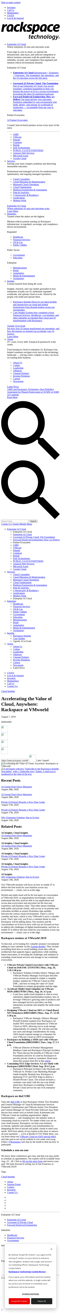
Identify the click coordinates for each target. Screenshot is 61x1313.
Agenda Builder (37, 946)
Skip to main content (10, 2)
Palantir (16, 139)
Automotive (18, 273)
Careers (16, 378)
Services (11, 161)
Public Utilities (20, 245)
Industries (11, 214)
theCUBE (15, 1102)
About (10, 339)
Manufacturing (20, 268)
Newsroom (18, 381)
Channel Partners (21, 373)
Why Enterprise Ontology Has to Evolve (20, 817)
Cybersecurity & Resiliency (26, 195)
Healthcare (18, 237)
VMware (17, 137)
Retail (16, 270)
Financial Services (21, 239)
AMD (16, 134)
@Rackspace (14, 1142)
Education (18, 257)
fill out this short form (32, 1161)
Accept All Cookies (19, 1301)
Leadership (18, 368)
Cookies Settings (30, 1294)
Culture (16, 365)
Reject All (42, 1301)
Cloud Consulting (21, 179)
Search (33, 521)
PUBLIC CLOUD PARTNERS (28, 150)
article (47, 1061)
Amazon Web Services (23, 153)
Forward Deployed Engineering (22, 1225)
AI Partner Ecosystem (17, 120)
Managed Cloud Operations (26, 184)
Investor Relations (21, 376)
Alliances (17, 370)
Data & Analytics (21, 192)
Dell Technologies (21, 147)
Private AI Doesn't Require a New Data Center (23, 802)
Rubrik (16, 145)
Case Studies (36, 316)
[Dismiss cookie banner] (51, 1249)
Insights (10, 281)
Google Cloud (19, 158)
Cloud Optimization (22, 187)
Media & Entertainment (24, 276)
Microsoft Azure (20, 155)
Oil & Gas (18, 242)
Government (19, 255)
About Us (17, 362)
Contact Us (6, 524)
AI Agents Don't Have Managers (16, 786)
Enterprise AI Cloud (16, 44)
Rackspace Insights (35, 306)
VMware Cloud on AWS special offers (38, 1136)
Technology (18, 278)
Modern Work (19, 200)
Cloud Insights (8, 691)
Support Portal (14, 1184)
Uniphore (17, 142)
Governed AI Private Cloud (20, 1222)
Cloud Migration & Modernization (29, 182)
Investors (11, 1189)
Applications (19, 198)
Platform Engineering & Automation (30, 190)
